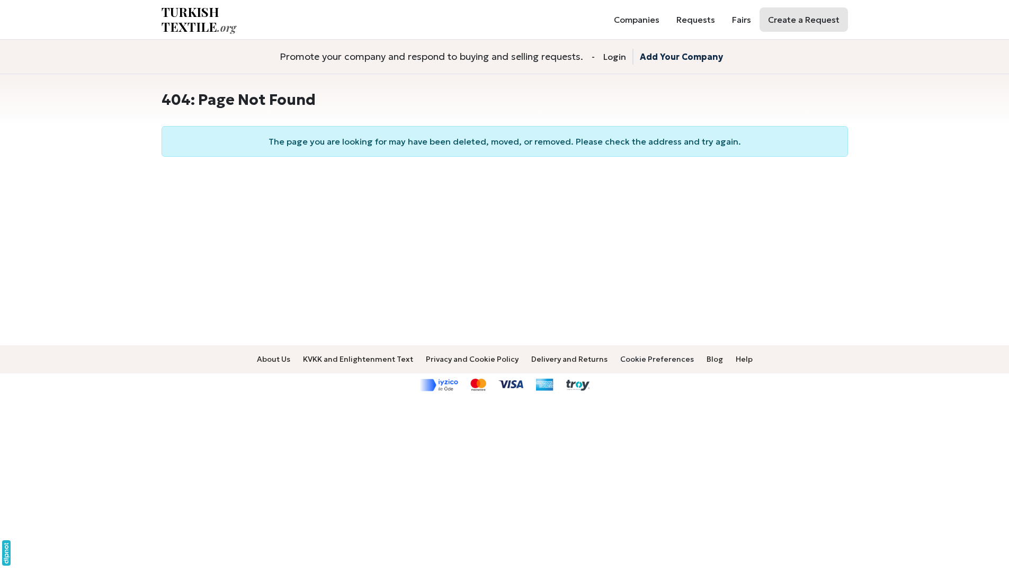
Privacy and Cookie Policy (472, 359)
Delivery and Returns (569, 359)
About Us (273, 359)
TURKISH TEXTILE (199, 19)
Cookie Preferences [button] (657, 359)
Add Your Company (681, 56)
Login (614, 56)
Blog (715, 359)
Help (744, 359)
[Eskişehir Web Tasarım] (6, 553)
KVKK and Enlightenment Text (358, 359)
